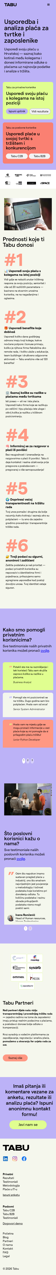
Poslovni (8, 1206)
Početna (8, 1233)
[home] (10, 3)
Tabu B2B (39, 156)
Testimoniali (10, 1181)
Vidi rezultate (40, 111)
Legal (6, 1256)
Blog (6, 1237)
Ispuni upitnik (17, 111)
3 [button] (32, 760)
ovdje (45, 650)
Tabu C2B (17, 156)
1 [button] (23, 760)
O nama (8, 1244)
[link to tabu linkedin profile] (5, 1159)
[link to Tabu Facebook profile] (23, 1159)
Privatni (8, 1174)
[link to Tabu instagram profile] (14, 1159)
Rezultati (8, 1178)
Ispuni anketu (11, 1195)
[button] (48, 4)
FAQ (5, 1252)
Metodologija (11, 1185)
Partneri (8, 1241)
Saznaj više (15, 1058)
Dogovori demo (13, 1223)
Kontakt (8, 1248)
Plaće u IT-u (10, 1189)
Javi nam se (28, 1125)
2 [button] (27, 760)
